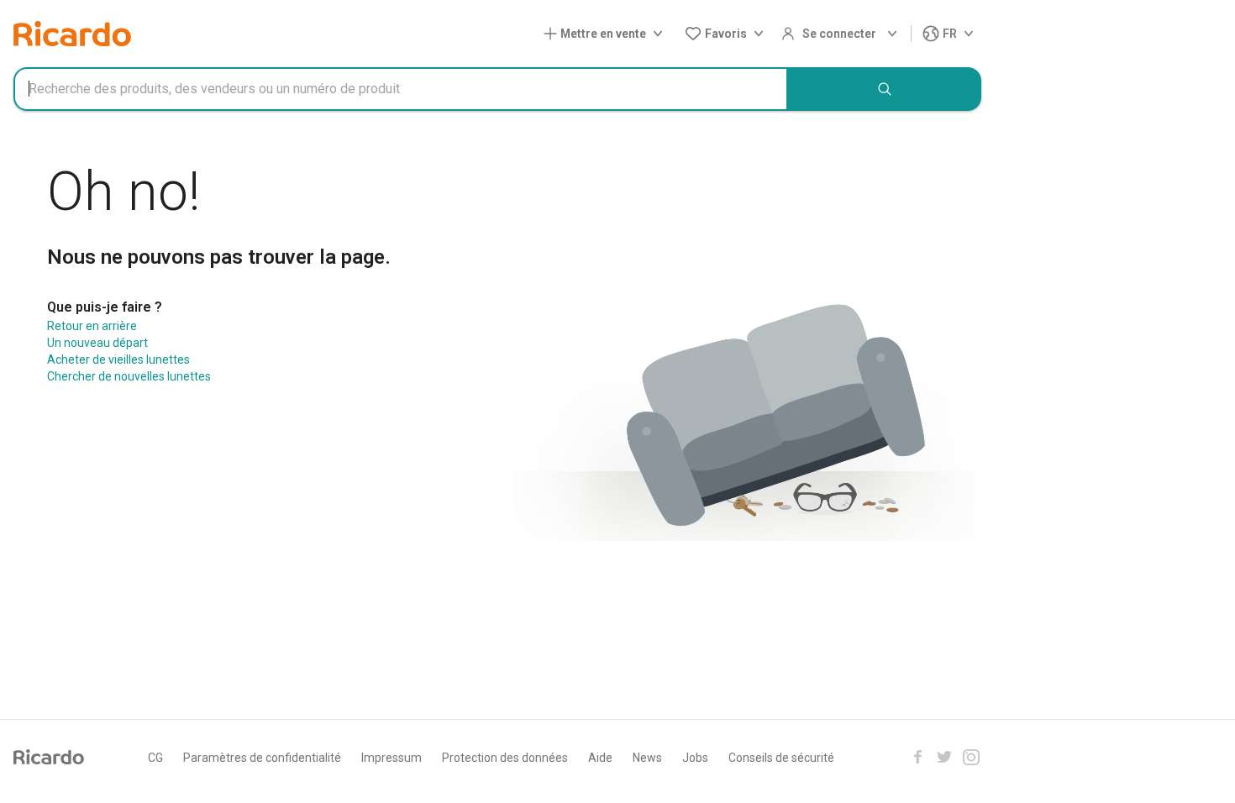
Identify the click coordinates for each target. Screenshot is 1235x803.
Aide (600, 757)
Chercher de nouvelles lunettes (129, 376)
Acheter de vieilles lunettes (118, 359)
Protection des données (505, 757)
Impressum (391, 757)
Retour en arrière (92, 326)
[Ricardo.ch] (72, 33)
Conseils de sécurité (781, 757)
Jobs (695, 757)
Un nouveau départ (97, 342)
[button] (606, 34)
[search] (884, 89)
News (647, 757)
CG (155, 757)
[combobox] (400, 89)
